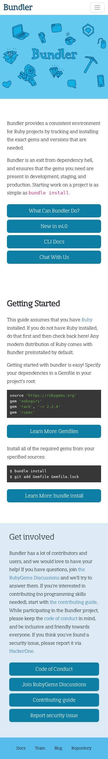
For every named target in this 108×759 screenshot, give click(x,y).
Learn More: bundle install (54, 496)
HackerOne (21, 651)
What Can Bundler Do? (54, 211)
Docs (21, 748)
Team (40, 748)
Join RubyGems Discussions (54, 684)
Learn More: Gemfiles (54, 431)
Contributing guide (54, 700)
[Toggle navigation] (97, 7)
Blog (58, 748)
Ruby (87, 320)
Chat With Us (54, 257)
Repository (81, 748)
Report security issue (54, 715)
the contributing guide (73, 602)
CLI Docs (54, 242)
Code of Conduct (54, 669)
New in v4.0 (54, 226)
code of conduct (60, 618)
